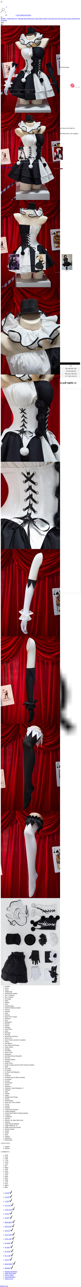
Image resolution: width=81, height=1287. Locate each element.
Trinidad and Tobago (11, 1097)
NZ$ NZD (8, 1226)
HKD (6, 1167)
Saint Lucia (8, 1038)
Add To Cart (4, 1286)
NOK (6, 1180)
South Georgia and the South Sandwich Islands (19, 1065)
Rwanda (7, 1034)
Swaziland (8, 1079)
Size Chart (77, 87)
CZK (6, 1182)
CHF (6, 1175)
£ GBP (7, 1201)
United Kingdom (10, 1111)
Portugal (7, 1027)
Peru (6, 1020)
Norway (7, 1009)
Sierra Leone (9, 1052)
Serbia (7, 1133)
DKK (6, 1176)
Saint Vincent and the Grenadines (15, 1040)
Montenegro (8, 1140)
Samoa (7, 1042)
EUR (6, 1157)
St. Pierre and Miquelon (12, 1072)
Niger (6, 1000)
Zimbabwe (8, 1138)
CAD (6, 1160)
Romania (7, 1033)
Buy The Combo (6, 167)
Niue (6, 1004)
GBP (6, 1159)
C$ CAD (7, 1205)
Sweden (7, 1081)
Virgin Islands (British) (12, 1124)
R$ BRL (7, 1268)
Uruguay (7, 1115)
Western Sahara (9, 1129)
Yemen (7, 1131)
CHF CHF (8, 1239)
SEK (6, 1178)
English (7, 1146)
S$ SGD (7, 1231)
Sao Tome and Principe (12, 1045)
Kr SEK (7, 1247)
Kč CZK (7, 1256)
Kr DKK (7, 1243)
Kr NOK (7, 1251)
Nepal (6, 990)
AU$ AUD (8, 1210)
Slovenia (7, 1058)
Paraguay (8, 1018)
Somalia (7, 1061)
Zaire (6, 1134)
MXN (6, 1185)
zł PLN (7, 1260)
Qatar (6, 1031)
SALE (25, 15)
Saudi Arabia (9, 1047)
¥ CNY (7, 1214)
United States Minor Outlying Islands (16, 1113)
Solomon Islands (10, 1059)
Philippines (8, 1022)
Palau (6, 1013)
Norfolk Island (9, 1006)
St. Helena (8, 1070)
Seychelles (8, 1050)
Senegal (7, 1049)
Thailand (7, 1090)
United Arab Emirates (11, 1109)
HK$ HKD (8, 1222)
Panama (7, 1015)
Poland (7, 1025)
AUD (6, 1162)
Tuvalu (7, 1104)
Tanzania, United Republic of (14, 1088)
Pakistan (7, 1011)
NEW (29, 15)
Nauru (7, 988)
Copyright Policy (10, 1277)
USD (6, 1155)
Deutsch (7, 1148)
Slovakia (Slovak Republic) (13, 1056)
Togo (6, 1092)
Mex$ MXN (9, 1264)
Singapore (8, 1054)
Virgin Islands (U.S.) (11, 1125)
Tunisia (7, 1099)
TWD (6, 1173)
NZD (6, 1169)
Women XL (33, 92)
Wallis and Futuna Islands (13, 1127)
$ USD (7, 1193)
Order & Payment (10, 1273)
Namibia (7, 986)
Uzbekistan (8, 1117)
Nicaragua (8, 999)
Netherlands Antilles (11, 993)
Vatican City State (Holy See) (14, 1120)
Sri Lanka (8, 1068)
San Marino (8, 1043)
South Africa (9, 1063)
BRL (6, 1187)
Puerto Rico (8, 1029)
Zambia (7, 1136)
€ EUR (7, 1197)
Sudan (7, 1074)
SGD (6, 1171)
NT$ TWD (8, 1235)
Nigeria (7, 1002)
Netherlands (8, 992)
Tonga (7, 1095)
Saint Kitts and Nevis (11, 1036)
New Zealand (9, 997)
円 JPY (7, 1218)
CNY (6, 1164)
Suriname (8, 1075)
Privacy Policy (9, 1275)
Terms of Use (9, 1279)
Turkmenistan (9, 1100)
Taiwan (7, 1084)
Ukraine (7, 1108)
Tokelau (7, 1093)
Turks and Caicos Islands (12, 1102)
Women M (14, 92)
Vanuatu (7, 1118)
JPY (6, 1166)
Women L (23, 92)
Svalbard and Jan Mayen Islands (15, 1077)
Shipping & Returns (11, 1271)
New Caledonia (10, 995)
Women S (4, 92)
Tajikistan (8, 1086)
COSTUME (19, 15)
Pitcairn (7, 1024)
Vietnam (7, 1122)
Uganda (7, 1106)
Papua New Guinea (11, 1017)
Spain (6, 1067)
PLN (6, 1184)
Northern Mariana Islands (13, 1008)
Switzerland (8, 1083)
